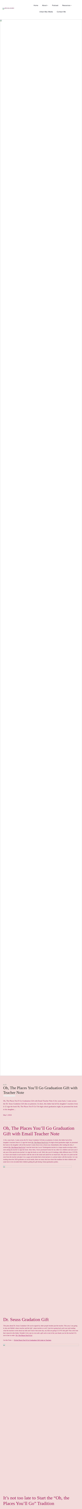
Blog (4, 1084)
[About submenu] (47, 5)
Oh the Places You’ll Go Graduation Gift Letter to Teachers (32, 1340)
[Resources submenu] (71, 5)
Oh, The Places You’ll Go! (39, 1142)
